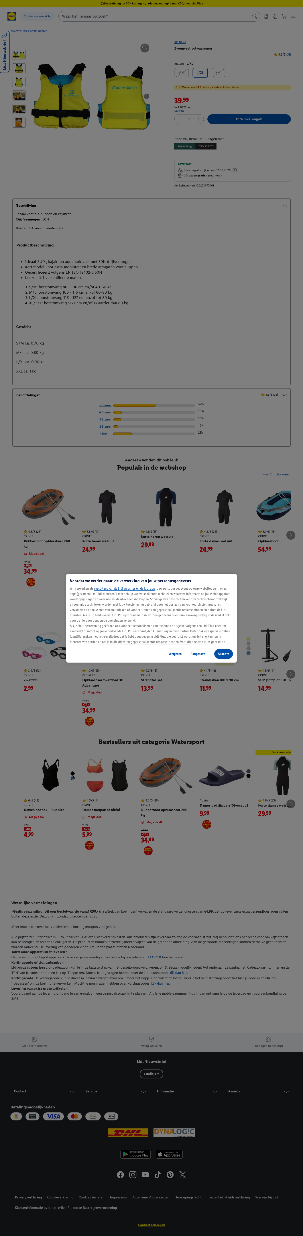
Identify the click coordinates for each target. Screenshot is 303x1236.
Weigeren (175, 654)
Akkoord (223, 654)
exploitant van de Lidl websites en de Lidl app (124, 588)
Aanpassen (198, 654)
